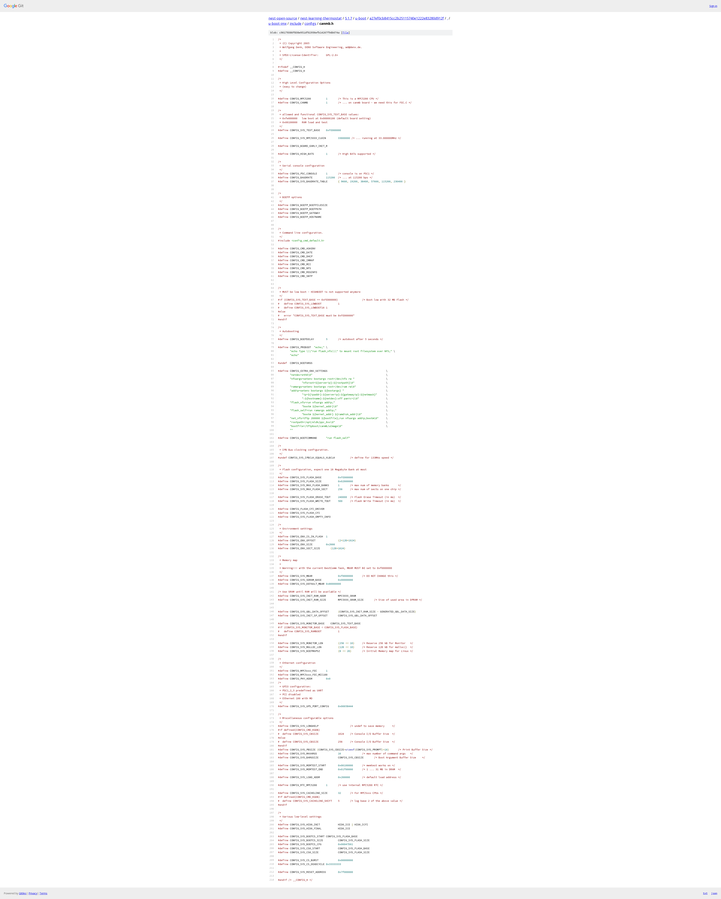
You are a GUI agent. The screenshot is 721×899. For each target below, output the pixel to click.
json (714, 893)
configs (310, 23)
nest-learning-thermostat (321, 18)
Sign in (713, 6)
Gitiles (22, 893)
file (345, 32)
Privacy (33, 893)
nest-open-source (282, 18)
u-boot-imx (277, 23)
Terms (43, 893)
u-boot (360, 18)
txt (705, 893)
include (295, 23)
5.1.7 (348, 18)
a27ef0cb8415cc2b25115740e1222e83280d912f (407, 18)
